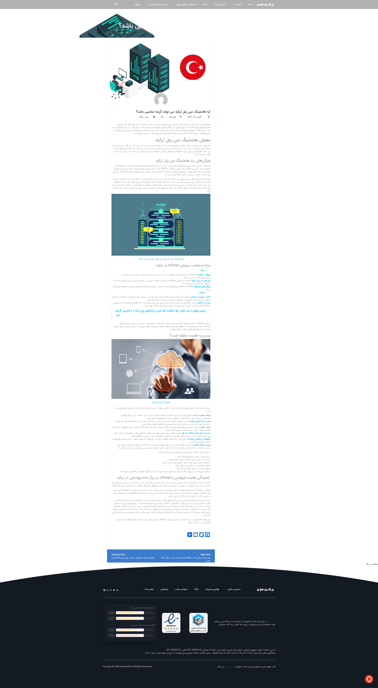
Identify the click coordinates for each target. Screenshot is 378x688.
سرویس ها (220, 4)
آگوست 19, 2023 (194, 117)
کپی (112, 613)
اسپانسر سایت (181, 589)
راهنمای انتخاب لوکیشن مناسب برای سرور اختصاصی (133, 557)
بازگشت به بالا (372, 564)
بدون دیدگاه (144, 117)
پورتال (137, 4)
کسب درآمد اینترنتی (157, 4)
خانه (250, 4)
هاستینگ (209, 32)
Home (218, 32)
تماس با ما (149, 589)
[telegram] (104, 590)
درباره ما (237, 4)
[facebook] (110, 590)
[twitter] (114, 590)
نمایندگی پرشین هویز (186, 4)
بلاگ (203, 32)
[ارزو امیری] (161, 99)
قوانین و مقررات (212, 589)
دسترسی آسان (234, 589)
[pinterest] (117, 590)
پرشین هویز (270, 621)
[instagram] (108, 590)
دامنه (204, 4)
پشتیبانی (164, 589)
